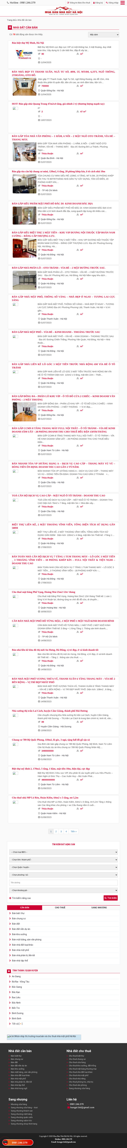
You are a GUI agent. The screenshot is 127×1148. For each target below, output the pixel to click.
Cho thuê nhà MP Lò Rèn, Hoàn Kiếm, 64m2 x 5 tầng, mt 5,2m (45, 797)
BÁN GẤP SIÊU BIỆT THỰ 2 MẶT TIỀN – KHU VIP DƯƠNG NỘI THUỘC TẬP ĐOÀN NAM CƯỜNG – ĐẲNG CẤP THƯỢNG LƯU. (63, 234)
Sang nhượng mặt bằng (21, 1114)
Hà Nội (60, 90)
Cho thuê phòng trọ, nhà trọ (81, 1082)
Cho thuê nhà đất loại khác (80, 1072)
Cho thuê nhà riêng (77, 1078)
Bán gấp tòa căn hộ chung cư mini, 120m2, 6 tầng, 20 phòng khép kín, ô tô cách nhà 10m (58, 171)
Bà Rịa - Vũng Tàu (20, 981)
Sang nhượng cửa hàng (79, 1088)
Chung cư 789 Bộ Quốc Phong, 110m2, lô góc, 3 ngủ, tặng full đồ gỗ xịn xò (51, 740)
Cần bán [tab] (24, 907)
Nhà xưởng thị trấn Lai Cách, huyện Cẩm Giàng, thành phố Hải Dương (50, 711)
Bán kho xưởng (19, 934)
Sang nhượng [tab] (99, 907)
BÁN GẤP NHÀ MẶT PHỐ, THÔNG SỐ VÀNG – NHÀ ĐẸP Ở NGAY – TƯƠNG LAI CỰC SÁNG (63, 299)
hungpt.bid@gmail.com (82, 1107)
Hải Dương (66, 726)
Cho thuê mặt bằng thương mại (82, 1069)
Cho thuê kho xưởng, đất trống (82, 1065)
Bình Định (16, 1018)
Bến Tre (15, 1008)
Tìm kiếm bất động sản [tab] (63, 844)
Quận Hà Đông (48, 254)
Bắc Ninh (16, 1002)
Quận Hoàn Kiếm (49, 813)
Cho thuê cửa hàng (77, 1062)
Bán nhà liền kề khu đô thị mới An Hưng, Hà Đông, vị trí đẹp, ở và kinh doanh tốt (55, 650)
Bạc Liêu (15, 997)
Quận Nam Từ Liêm (50, 450)
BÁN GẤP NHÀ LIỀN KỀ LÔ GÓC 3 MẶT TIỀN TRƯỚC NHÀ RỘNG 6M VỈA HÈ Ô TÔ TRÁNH (63, 366)
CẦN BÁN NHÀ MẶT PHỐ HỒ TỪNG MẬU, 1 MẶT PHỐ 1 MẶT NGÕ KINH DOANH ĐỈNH (63, 621)
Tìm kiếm (112, 898)
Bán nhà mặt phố (20, 950)
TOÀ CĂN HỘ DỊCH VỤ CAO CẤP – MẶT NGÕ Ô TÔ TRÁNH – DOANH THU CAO (58, 495)
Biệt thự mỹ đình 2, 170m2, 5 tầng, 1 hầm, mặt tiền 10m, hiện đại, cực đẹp (51, 768)
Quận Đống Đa (48, 90)
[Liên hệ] (5, 1141)
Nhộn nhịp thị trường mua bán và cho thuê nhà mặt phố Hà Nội (45, 1036)
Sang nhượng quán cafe (22, 1117)
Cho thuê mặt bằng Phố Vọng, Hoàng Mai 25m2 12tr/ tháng (43, 592)
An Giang (16, 976)
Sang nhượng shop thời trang (24, 1124)
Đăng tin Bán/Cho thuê (80, 3)
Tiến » (74, 831)
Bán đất (16, 924)
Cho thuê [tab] (60, 907)
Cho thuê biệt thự (76, 1056)
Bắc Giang (16, 987)
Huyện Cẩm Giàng (50, 726)
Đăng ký (99, 3)
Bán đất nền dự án (21, 929)
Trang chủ (11, 20)
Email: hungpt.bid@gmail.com (63, 1142)
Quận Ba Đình (48, 158)
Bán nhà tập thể (20, 960)
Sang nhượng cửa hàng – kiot (24, 1107)
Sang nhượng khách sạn (22, 1111)
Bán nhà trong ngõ (19, 1088)
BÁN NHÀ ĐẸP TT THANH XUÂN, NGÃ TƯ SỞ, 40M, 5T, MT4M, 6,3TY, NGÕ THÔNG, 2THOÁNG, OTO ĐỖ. (63, 74)
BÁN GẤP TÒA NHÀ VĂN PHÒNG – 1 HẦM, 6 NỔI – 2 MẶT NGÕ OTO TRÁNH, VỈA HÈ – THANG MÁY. (63, 138)
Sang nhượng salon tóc (21, 1120)
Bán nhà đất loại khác (22, 945)
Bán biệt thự (18, 913)
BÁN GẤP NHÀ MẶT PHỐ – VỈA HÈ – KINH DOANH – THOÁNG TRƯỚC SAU (56, 332)
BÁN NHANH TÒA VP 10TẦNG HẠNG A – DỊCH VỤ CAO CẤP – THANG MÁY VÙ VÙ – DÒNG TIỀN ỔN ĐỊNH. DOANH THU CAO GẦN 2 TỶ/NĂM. (63, 465)
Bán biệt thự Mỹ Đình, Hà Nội (28, 43)
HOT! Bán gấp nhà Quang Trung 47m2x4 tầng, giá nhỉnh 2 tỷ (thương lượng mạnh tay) (58, 104)
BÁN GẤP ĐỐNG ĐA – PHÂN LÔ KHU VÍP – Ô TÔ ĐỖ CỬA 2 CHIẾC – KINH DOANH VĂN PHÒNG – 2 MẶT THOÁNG (63, 398)
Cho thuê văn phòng (78, 1085)
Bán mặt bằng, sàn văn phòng (26, 939)
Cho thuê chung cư (77, 1059)
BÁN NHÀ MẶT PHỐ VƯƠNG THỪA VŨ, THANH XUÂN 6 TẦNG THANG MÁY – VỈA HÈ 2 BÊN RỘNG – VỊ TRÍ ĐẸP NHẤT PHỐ (63, 681)
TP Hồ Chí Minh (49, 190)
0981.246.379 (76, 1104)
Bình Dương (17, 1013)
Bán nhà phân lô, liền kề (23, 955)
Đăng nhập (113, 3)
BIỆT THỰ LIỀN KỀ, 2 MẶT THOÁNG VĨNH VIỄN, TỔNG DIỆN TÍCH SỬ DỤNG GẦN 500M (63, 526)
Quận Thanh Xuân (49, 319)
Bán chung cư (19, 918)
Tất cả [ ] (16, 1024)
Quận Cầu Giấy (48, 482)
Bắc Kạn (15, 992)
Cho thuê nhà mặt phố (78, 1075)
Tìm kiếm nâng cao (21, 898)
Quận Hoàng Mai (49, 607)
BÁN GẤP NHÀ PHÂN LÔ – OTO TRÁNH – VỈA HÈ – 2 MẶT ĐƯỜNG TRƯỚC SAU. (58, 268)
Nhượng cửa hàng (19, 1104)
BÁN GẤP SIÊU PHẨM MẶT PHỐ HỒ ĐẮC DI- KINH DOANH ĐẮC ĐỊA (52, 203)
